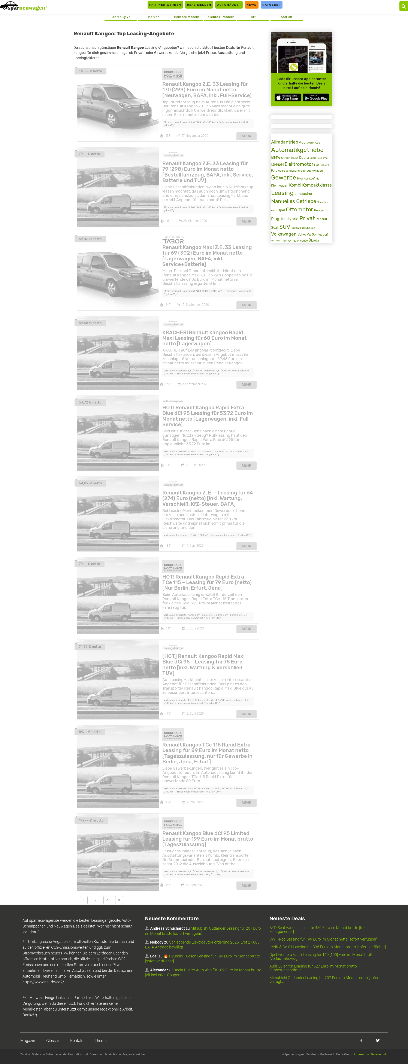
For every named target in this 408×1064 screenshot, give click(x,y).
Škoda (314, 240)
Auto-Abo (313, 142)
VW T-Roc (281, 240)
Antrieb (286, 17)
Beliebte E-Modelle (220, 17)
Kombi (295, 185)
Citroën (285, 157)
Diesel (277, 164)
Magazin (27, 1040)
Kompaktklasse (317, 185)
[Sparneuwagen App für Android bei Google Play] (316, 97)
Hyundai (302, 178)
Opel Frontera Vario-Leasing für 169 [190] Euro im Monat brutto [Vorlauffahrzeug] (322, 956)
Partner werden (165, 4)
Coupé (294, 157)
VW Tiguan (293, 240)
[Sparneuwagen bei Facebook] (361, 1040)
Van (313, 227)
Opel (281, 210)
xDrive (304, 240)
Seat (274, 228)
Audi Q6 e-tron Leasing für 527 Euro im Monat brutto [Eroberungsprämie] (313, 968)
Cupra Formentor (319, 158)
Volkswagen (284, 234)
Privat (307, 218)
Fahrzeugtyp (120, 17)
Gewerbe (283, 177)
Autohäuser (229, 4)
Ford (274, 170)
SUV (284, 227)
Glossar (52, 1040)
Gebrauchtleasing (289, 170)
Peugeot (320, 210)
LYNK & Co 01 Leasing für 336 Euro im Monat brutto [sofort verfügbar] (327, 947)
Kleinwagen (279, 185)
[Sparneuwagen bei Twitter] (378, 1040)
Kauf (312, 178)
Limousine (303, 193)
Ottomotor (299, 209)
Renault (321, 219)
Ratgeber (271, 4)
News (252, 4)
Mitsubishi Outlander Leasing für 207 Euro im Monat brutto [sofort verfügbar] (324, 979)
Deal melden (199, 4)
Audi (302, 142)
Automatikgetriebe (297, 149)
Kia (317, 178)
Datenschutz (379, 1054)
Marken (153, 17)
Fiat (316, 164)
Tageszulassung (300, 227)
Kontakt (77, 1040)
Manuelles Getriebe (293, 201)
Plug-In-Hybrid (285, 219)
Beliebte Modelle (187, 17)
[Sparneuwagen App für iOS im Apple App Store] (288, 97)
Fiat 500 (324, 165)
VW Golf (312, 234)
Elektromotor (299, 164)
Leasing (282, 192)
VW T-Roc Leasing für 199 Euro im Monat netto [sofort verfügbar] (323, 939)
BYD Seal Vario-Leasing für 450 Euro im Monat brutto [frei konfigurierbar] (317, 929)
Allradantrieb (284, 142)
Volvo (301, 234)
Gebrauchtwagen (311, 170)
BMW (275, 157)
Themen (102, 1040)
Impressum (361, 1054)
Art (253, 17)
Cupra (304, 158)
